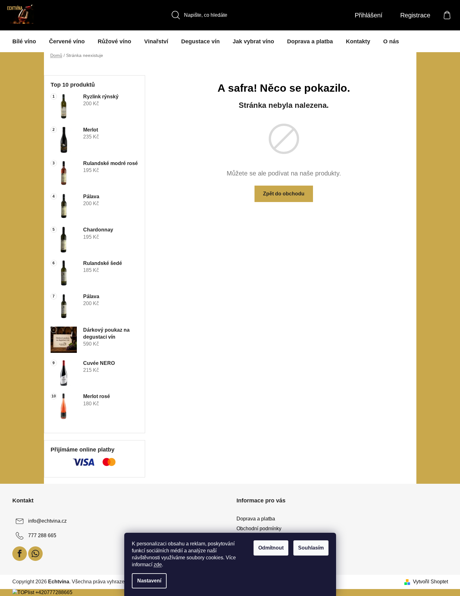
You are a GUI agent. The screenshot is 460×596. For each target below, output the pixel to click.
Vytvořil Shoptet (430, 581)
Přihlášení (369, 15)
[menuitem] (24, 41)
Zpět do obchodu (283, 193)
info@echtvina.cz (47, 521)
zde (158, 564)
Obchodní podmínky (258, 528)
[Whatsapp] (35, 553)
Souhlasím (311, 547)
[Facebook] (19, 553)
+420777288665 (53, 592)
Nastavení (149, 580)
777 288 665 (42, 535)
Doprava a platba (255, 518)
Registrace (415, 15)
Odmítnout (271, 547)
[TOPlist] (23, 592)
